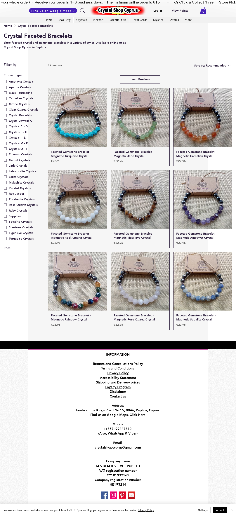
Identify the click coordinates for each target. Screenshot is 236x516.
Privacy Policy (146, 510)
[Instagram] (113, 495)
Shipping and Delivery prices (118, 382)
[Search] (83, 11)
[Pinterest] (122, 495)
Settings (203, 510)
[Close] (231, 510)
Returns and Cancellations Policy (118, 364)
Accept (220, 510)
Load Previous (140, 79)
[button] (203, 10)
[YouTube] (131, 495)
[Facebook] (104, 495)
